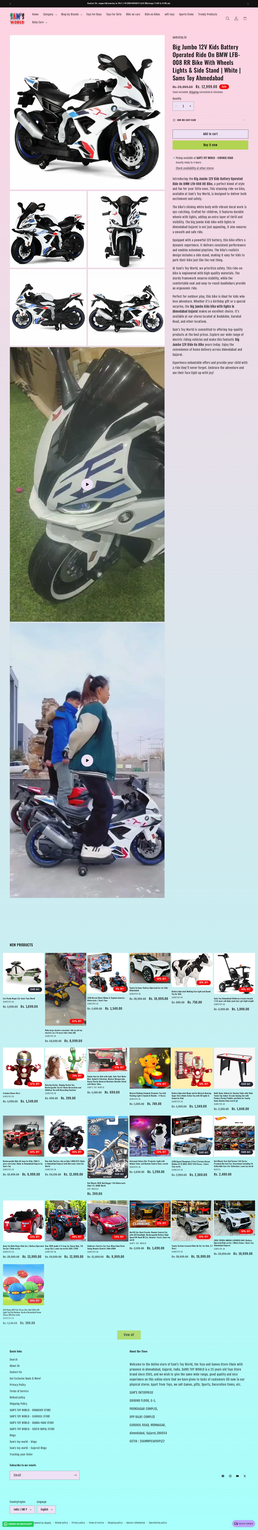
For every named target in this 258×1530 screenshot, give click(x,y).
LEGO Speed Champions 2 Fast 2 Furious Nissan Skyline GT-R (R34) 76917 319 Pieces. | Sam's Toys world (191, 1164)
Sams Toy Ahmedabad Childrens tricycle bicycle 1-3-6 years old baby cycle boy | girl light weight (234, 999)
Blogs (13, 1435)
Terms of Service (19, 1391)
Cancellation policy (158, 1522)
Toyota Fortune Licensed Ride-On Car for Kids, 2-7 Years (192, 1247)
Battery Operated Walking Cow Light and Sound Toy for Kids (191, 992)
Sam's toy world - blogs (23, 1441)
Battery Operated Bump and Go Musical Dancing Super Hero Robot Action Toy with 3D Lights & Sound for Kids (191, 1095)
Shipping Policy (18, 1403)
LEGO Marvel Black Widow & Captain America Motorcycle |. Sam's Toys (106, 999)
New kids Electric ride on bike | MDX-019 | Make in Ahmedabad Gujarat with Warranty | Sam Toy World (65, 1163)
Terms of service (96, 1522)
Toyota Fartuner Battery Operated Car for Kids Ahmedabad (149, 989)
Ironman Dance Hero (11, 1093)
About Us (15, 1366)
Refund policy (17, 1397)
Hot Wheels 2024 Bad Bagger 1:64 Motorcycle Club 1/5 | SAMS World (106, 1184)
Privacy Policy (18, 1385)
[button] (50, 14)
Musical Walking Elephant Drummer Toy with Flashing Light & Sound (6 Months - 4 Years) (148, 1094)
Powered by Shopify (42, 1523)
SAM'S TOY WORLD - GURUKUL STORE (30, 1416)
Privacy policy (78, 1522)
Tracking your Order (21, 1454)
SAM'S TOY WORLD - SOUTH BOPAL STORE (32, 1429)
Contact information (135, 1522)
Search (14, 1359)
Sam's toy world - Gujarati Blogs (28, 1448)
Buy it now (210, 145)
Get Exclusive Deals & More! (25, 1378)
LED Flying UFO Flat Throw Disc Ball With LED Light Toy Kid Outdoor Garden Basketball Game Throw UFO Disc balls (22, 1311)
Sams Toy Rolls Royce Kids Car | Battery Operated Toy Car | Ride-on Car (23, 1247)
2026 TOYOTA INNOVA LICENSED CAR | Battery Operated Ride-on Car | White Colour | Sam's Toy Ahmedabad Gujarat (234, 1243)
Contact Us (16, 1372)
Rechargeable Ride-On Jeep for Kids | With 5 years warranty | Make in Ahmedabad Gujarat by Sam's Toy (23, 1163)
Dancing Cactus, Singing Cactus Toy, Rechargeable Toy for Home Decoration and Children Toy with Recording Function (63, 1087)
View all (129, 1334)
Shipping (193, 92)
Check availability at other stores (195, 168)
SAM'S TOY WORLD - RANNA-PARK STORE (32, 1422)
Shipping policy (115, 1522)
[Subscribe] (75, 1475)
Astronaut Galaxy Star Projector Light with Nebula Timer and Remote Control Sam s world (149, 1162)
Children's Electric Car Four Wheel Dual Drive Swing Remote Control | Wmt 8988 (106, 1247)
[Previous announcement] (10, 3)
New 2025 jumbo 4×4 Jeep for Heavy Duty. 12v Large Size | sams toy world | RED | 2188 (64, 1247)
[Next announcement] (248, 3)
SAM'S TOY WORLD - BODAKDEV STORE (30, 1410)
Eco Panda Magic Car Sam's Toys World (19, 998)
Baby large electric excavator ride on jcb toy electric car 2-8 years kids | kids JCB (63, 1031)
